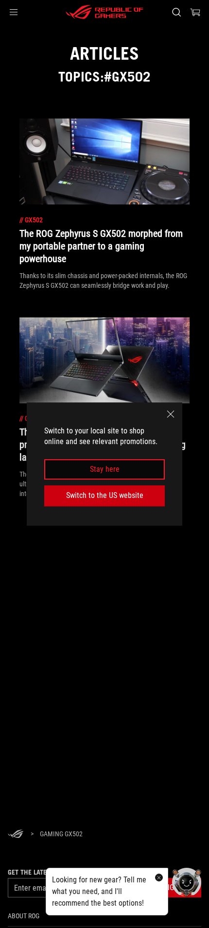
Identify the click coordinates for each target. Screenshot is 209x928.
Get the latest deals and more (57, 872)
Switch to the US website (104, 495)
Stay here (105, 469)
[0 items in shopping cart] (195, 12)
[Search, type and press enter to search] (176, 12)
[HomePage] (15, 834)
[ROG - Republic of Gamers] (104, 12)
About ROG (23, 916)
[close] (170, 414)
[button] (13, 12)
